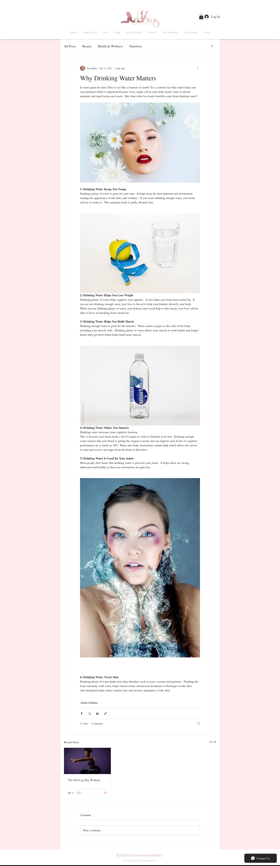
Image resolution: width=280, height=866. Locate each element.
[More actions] (198, 68)
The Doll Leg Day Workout (84, 780)
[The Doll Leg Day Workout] (87, 761)
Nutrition (135, 46)
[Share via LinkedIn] (97, 713)
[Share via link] (105, 713)
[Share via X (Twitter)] (89, 713)
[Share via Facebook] (81, 713)
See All (212, 741)
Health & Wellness (110, 46)
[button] (201, 16)
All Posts (70, 46)
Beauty (87, 46)
